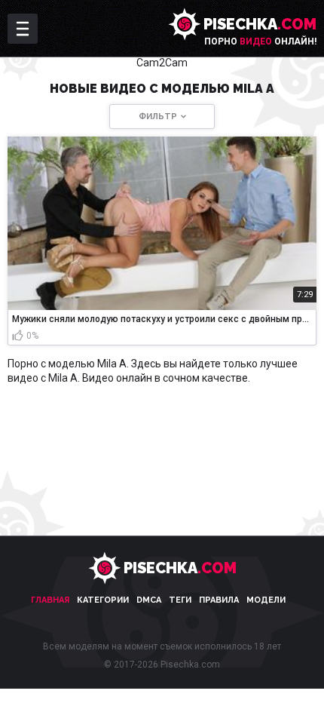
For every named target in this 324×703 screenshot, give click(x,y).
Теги (180, 600)
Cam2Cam (162, 63)
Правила (219, 600)
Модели (266, 600)
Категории (103, 600)
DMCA (148, 600)
